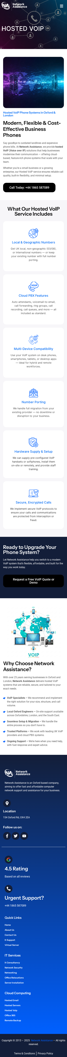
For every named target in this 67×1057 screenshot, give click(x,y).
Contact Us (10, 935)
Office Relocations (14, 977)
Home (8, 925)
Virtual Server (12, 945)
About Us (9, 930)
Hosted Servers (12, 1005)
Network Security (14, 967)
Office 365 (10, 1015)
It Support (10, 940)
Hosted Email (12, 1000)
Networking (11, 972)
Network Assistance (41, 1040)
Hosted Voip (11, 1010)
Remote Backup (13, 1020)
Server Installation (14, 982)
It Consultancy (12, 962)
